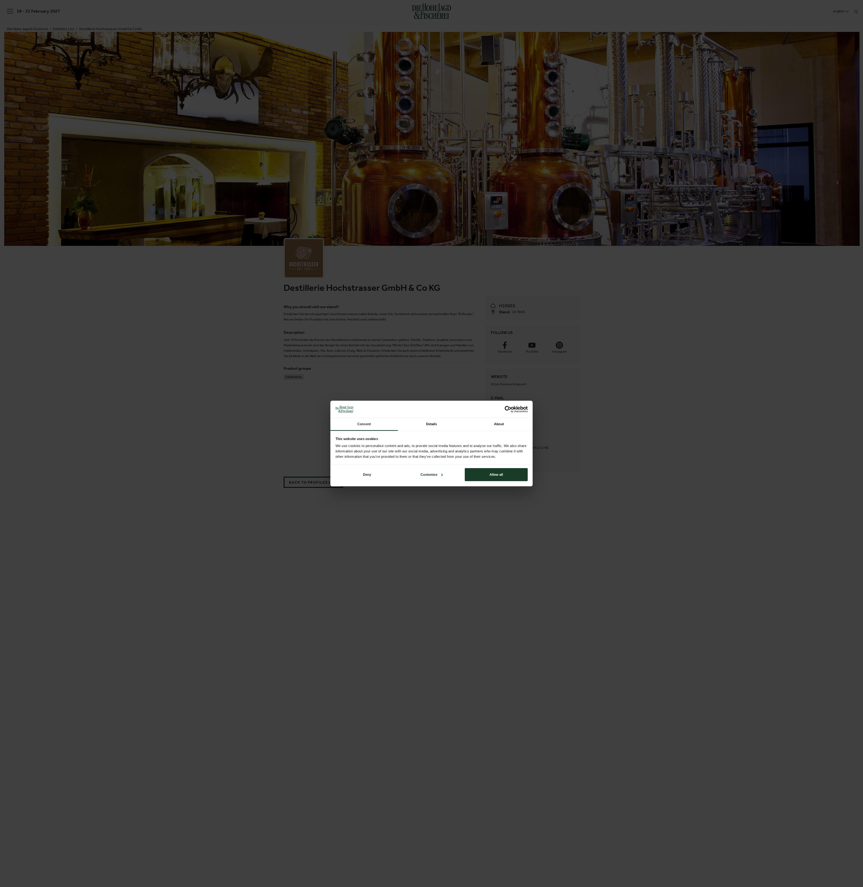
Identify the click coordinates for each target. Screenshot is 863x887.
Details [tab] (431, 424)
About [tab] (499, 424)
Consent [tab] (364, 424)
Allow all (496, 474)
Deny (367, 474)
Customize (428, 474)
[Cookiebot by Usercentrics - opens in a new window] (508, 409)
